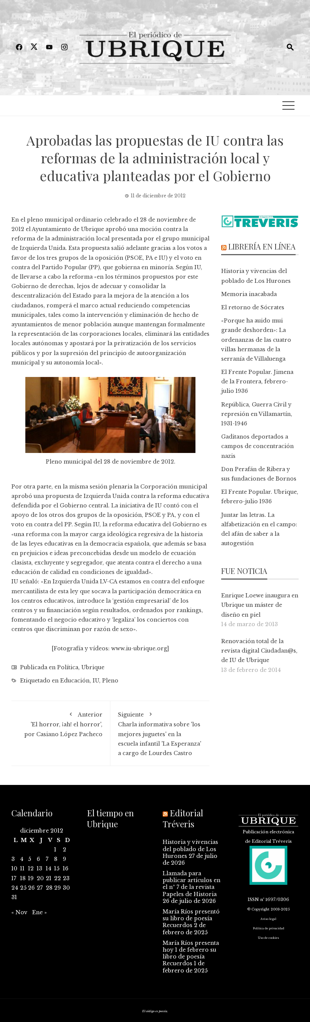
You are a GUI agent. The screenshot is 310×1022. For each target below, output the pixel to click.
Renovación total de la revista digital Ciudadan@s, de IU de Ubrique (259, 651)
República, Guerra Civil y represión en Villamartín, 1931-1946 (256, 414)
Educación (75, 680)
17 (13, 878)
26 (31, 887)
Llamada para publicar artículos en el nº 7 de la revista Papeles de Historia (191, 884)
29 (57, 887)
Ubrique (92, 667)
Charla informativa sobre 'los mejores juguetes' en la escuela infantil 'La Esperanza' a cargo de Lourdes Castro (159, 734)
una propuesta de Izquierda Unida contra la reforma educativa (121, 496)
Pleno (110, 680)
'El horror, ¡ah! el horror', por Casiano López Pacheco (63, 724)
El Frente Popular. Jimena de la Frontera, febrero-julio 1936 (257, 381)
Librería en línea (262, 246)
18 (23, 878)
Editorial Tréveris (183, 818)
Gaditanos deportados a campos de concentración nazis (257, 446)
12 (31, 868)
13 (39, 868)
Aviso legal (268, 919)
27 (40, 887)
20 (40, 878)
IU (96, 680)
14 (48, 868)
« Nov (19, 912)
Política (67, 667)
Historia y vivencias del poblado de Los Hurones (190, 849)
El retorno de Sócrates (252, 307)
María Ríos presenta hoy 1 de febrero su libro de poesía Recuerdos (191, 953)
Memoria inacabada (249, 294)
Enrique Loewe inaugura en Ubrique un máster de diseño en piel (259, 605)
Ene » (39, 912)
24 (14, 887)
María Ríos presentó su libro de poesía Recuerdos (191, 918)
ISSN (253, 899)
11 (22, 868)
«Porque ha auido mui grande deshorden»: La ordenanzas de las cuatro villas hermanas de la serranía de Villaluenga (256, 339)
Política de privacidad (268, 928)
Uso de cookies (268, 938)
